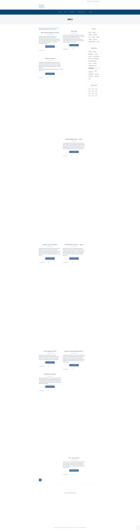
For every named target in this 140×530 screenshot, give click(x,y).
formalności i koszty (92, 65)
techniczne (97, 76)
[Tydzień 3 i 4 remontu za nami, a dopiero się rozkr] (11, 508)
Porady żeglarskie (92, 41)
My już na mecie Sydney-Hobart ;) (74, 351)
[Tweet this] (57, 50)
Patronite (96, 74)
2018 (89, 93)
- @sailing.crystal (59, 6)
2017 (93, 93)
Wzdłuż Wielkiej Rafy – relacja (74, 139)
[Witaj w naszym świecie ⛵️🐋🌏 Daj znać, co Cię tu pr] (81, 499)
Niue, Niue (74, 31)
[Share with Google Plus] (59, 50)
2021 (89, 91)
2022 (96, 88)
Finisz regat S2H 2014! (50, 351)
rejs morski (91, 76)
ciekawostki (91, 71)
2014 (93, 95)
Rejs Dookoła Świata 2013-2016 (50, 32)
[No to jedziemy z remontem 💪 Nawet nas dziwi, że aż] (58, 508)
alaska (90, 56)
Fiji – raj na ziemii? (74, 458)
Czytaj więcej (50, 46)
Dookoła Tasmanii (50, 58)
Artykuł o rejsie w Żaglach (50, 244)
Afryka (90, 32)
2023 (93, 88)
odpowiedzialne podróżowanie (91, 68)
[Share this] (56, 50)
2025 (89, 88)
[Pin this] (60, 50)
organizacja (91, 74)
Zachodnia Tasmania (50, 374)
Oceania (90, 39)
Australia (95, 34)
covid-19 (90, 63)
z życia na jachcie (96, 56)
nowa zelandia (96, 58)
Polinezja (95, 39)
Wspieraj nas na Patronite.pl (93, 1)
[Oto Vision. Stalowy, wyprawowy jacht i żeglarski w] (105, 508)
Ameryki (94, 32)
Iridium (98, 41)
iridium (96, 54)
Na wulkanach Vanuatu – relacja (74, 244)
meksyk (94, 51)
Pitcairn (90, 58)
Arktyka (90, 34)
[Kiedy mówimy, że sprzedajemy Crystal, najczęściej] (35, 507)
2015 (89, 95)
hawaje (94, 63)
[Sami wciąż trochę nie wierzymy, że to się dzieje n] (128, 503)
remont (90, 51)
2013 (96, 95)
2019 (96, 91)
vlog (89, 78)
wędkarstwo (91, 54)
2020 (93, 91)
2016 (96, 93)
